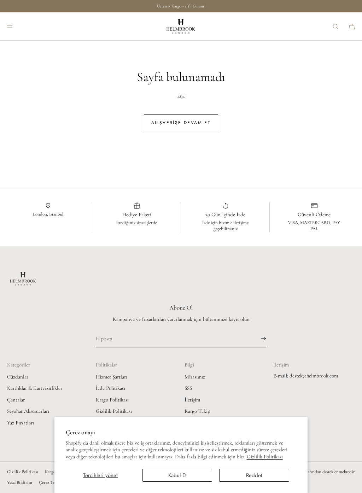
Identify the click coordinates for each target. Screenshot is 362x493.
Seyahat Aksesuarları (28, 411)
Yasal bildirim (19, 482)
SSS (188, 388)
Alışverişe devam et (181, 122)
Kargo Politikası (112, 400)
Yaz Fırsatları (20, 422)
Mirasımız (195, 377)
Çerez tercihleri (53, 482)
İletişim (192, 400)
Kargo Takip (197, 411)
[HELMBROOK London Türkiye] (180, 26)
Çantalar (16, 400)
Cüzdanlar (17, 377)
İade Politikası (110, 388)
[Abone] (257, 338)
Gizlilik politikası (22, 472)
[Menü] (15, 26)
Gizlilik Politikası (265, 456)
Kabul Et (177, 475)
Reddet (254, 475)
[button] (335, 26)
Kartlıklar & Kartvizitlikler (34, 388)
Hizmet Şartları (111, 377)
